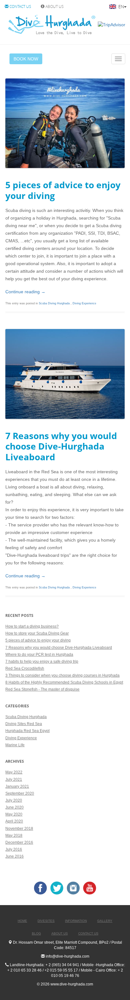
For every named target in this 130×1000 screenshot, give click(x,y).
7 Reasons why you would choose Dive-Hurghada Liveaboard (58, 647)
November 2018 (19, 828)
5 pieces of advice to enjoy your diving (38, 640)
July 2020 (13, 800)
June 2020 (14, 807)
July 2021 (13, 779)
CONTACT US (20, 6)
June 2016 (14, 856)
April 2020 (14, 821)
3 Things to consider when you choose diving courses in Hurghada (62, 675)
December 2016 (19, 842)
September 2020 (19, 793)
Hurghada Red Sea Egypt (27, 731)
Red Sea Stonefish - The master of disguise (42, 689)
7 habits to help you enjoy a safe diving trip (41, 661)
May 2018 (13, 835)
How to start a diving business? (32, 626)
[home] (51, 24)
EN (120, 6)
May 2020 (13, 814)
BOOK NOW (26, 58)
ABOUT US (54, 6)
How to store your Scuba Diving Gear (37, 633)
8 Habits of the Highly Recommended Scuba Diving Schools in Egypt (64, 682)
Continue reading (25, 291)
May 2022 (13, 772)
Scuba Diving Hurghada (55, 303)
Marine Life (15, 745)
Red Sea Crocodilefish (24, 668)
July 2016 (13, 849)
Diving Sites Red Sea (23, 724)
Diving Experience (84, 303)
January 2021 (17, 786)
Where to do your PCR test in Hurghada (39, 654)
